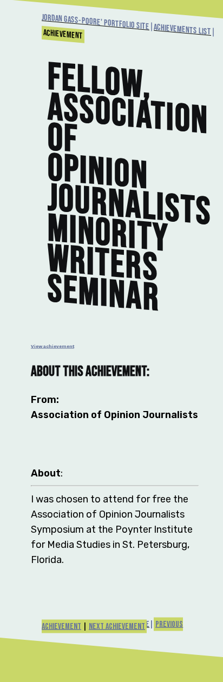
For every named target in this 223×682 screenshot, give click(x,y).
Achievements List (182, 29)
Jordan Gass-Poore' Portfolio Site (95, 22)
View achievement (52, 346)
